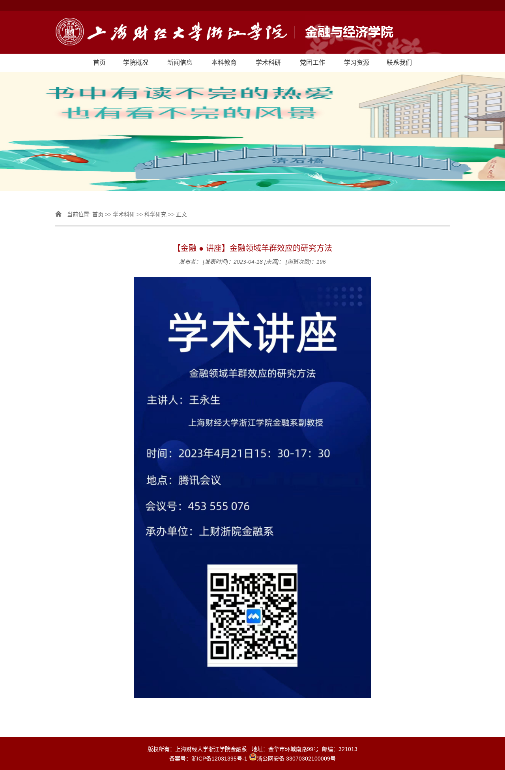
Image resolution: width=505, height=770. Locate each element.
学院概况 (135, 62)
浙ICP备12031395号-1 (220, 758)
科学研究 (155, 214)
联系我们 (399, 62)
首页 (99, 62)
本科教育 (224, 62)
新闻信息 (180, 62)
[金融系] (252, 32)
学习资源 (356, 62)
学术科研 (268, 62)
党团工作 (312, 62)
